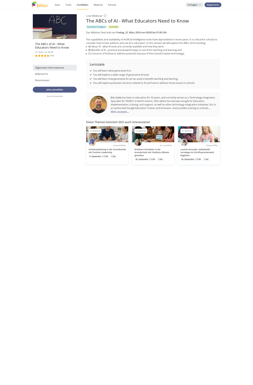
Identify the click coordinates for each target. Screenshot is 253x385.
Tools (68, 4)
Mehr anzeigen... (120, 111)
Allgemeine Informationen (49, 67)
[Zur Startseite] (40, 5)
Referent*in (41, 74)
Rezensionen (42, 80)
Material (98, 4)
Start (57, 4)
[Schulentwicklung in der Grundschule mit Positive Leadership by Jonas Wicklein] (107, 145)
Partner (112, 4)
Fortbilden (82, 4)
